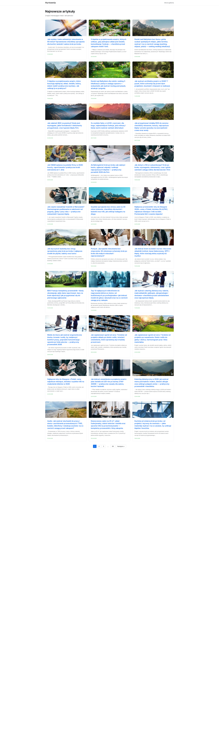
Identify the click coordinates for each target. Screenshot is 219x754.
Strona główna (169, 3)
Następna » (121, 446)
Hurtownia (50, 2)
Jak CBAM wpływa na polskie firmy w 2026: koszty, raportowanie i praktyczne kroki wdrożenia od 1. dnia (65, 167)
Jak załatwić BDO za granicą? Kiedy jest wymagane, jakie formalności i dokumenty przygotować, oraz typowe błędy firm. (64, 125)
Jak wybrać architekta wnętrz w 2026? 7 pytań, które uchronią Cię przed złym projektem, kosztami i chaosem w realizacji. (152, 83)
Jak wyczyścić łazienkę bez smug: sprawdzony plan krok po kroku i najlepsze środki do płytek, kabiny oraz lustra (64, 251)
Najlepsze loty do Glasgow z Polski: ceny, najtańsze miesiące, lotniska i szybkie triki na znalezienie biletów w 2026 (65, 381)
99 (113, 446)
